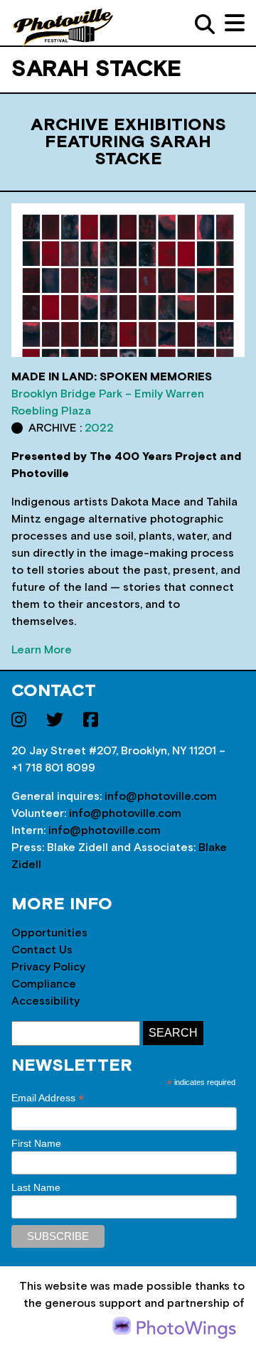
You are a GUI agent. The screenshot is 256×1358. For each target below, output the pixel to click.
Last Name (35, 1187)
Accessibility (45, 1001)
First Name (36, 1143)
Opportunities (49, 933)
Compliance (43, 984)
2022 (99, 428)
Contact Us (42, 950)
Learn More (41, 650)
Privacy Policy (48, 967)
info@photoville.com (161, 796)
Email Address (47, 1098)
